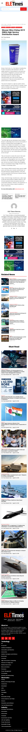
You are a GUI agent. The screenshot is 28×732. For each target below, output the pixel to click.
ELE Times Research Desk (6, 374)
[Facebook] (11, 228)
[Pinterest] (9, 638)
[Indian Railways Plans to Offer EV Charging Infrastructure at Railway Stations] (5, 322)
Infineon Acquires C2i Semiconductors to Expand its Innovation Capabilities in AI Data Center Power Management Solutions (12, 371)
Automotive (11, 328)
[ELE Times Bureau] (14, 206)
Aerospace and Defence (13, 304)
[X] (16, 228)
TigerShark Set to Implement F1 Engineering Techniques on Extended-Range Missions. (13, 526)
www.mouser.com (19, 189)
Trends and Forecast (19, 27)
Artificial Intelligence (13, 278)
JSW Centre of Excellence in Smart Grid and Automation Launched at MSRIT (12, 450)
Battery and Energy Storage (5, 448)
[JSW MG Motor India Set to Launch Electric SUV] (5, 330)
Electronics (11, 287)
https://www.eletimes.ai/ (14, 213)
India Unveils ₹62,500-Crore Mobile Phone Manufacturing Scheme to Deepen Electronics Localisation (13, 398)
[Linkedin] (14, 228)
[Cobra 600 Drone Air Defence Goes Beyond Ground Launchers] (14, 564)
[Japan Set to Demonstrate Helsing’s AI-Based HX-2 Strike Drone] (5, 314)
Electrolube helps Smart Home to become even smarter (20, 196)
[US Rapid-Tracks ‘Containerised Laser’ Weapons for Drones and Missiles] (5, 297)
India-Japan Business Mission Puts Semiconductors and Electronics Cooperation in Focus (17, 289)
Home (2, 24)
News (5, 24)
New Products (8, 27)
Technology (13, 27)
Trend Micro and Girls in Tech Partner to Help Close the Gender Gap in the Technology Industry (7, 197)
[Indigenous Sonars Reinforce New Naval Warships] (5, 305)
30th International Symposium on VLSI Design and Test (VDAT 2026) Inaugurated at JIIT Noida (18, 338)
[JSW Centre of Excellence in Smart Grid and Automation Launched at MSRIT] (14, 438)
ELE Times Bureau (5, 37)
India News (9, 24)
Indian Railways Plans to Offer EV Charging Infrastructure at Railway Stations (17, 322)
